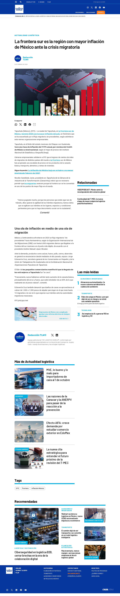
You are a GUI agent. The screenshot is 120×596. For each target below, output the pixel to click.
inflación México (38, 488)
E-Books (41, 2)
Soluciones (90, 12)
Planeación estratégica (52, 571)
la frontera (55, 160)
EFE (17, 488)
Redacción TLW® (28, 58)
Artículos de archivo (51, 579)
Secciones (79, 12)
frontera (25, 488)
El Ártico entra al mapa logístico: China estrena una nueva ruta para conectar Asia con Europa (54, 16)
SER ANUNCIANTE (74, 573)
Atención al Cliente (74, 576)
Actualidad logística (27, 35)
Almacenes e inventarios (52, 576)
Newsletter (30, 2)
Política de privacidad (99, 571)
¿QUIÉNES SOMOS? (97, 573)
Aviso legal (96, 576)
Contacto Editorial (74, 571)
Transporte (48, 573)
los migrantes (30, 183)
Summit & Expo (21, 570)
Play (49, 2)
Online (18, 568)
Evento (101, 12)
